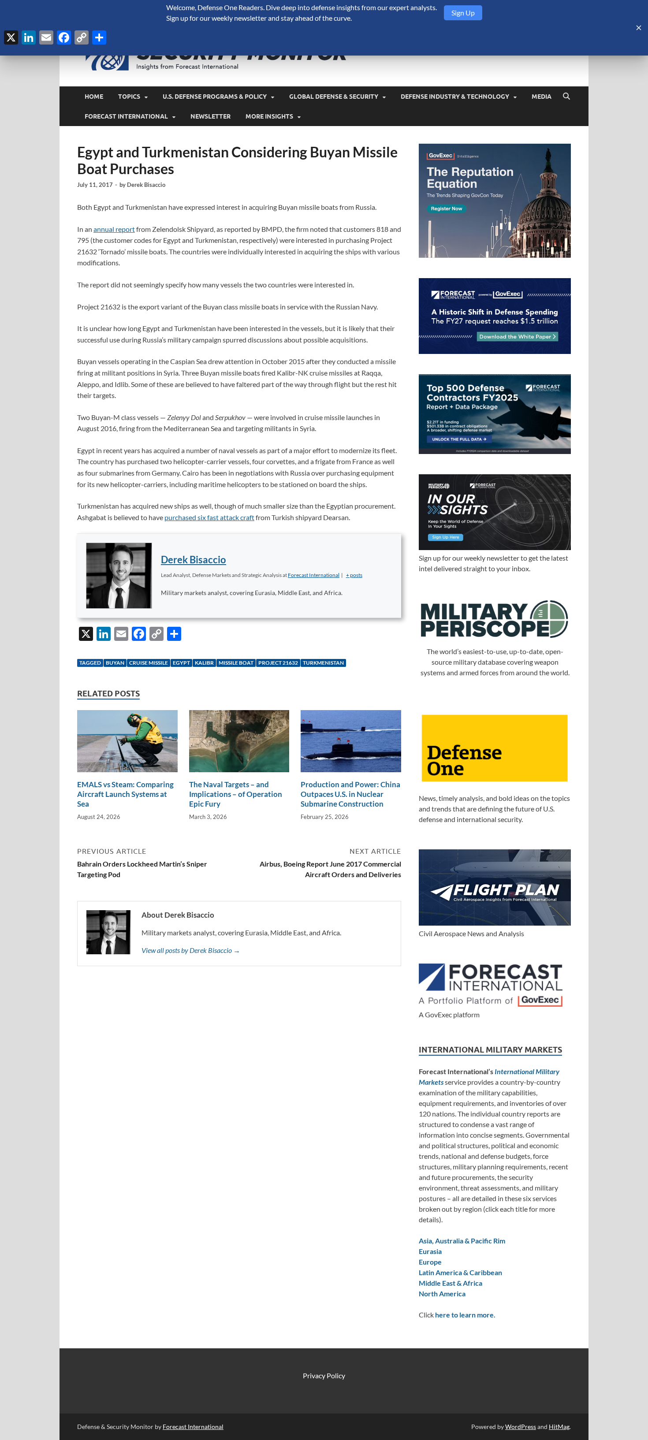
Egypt (181, 662)
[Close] (639, 28)
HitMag (559, 1426)
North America (442, 1293)
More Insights (269, 116)
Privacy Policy (324, 1375)
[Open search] (566, 96)
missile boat (236, 662)
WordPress (520, 1426)
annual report (114, 229)
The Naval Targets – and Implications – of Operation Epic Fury (235, 794)
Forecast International (126, 116)
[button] (354, 575)
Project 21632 (278, 662)
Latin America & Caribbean (460, 1272)
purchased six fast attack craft (209, 517)
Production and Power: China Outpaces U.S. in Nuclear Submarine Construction (350, 794)
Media (541, 96)
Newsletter (210, 116)
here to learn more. (465, 1314)
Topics (129, 96)
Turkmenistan (323, 662)
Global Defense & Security (333, 96)
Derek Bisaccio (146, 184)
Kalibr (204, 662)
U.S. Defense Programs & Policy (215, 96)
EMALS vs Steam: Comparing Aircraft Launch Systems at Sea (125, 794)
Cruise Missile (148, 662)
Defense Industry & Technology (455, 96)
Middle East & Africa (450, 1283)
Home (94, 96)
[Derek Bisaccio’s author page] (119, 576)
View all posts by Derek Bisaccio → (191, 950)
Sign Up (463, 12)
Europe (430, 1262)
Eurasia (430, 1251)
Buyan (115, 662)
